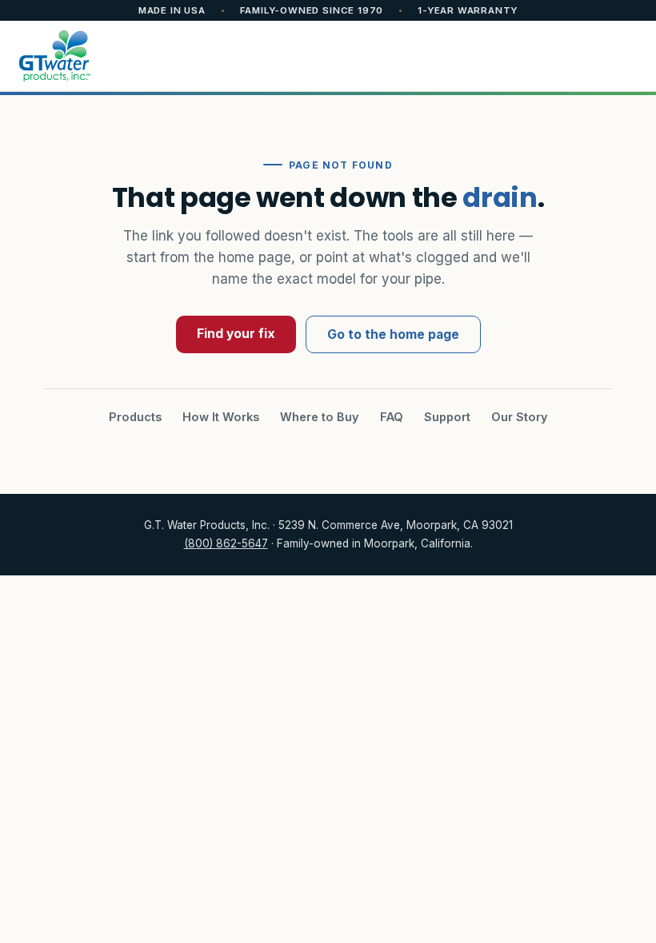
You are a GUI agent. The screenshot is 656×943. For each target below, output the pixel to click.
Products (135, 417)
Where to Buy (319, 417)
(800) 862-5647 (226, 543)
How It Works (220, 417)
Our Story (519, 417)
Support (447, 417)
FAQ (391, 417)
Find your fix (236, 333)
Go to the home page (393, 334)
